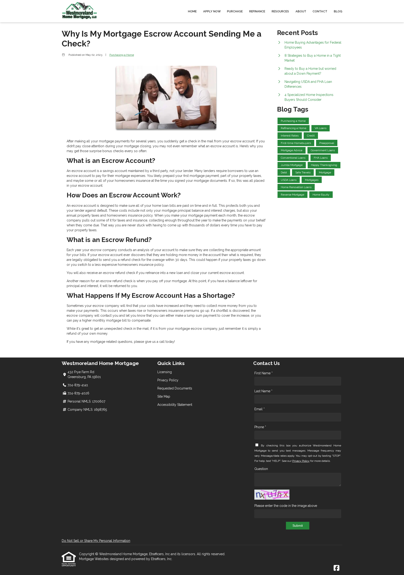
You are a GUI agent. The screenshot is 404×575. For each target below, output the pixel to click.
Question (261, 469)
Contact (320, 11)
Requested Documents (174, 388)
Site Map (163, 396)
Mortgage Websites (94, 559)
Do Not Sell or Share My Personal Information (96, 541)
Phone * (260, 427)
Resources (280, 11)
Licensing (164, 372)
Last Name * (263, 391)
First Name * (263, 373)
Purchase (235, 11)
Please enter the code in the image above (285, 506)
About (301, 11)
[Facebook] (336, 568)
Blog (338, 11)
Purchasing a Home (121, 54)
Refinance (257, 11)
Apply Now (212, 11)
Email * (259, 409)
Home (192, 11)
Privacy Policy (167, 380)
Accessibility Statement (174, 405)
